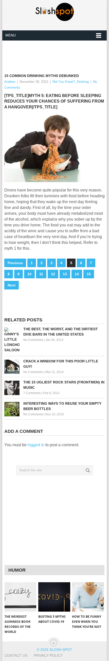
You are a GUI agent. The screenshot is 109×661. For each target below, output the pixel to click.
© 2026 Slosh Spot (54, 650)
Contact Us (16, 655)
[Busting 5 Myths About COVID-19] (54, 597)
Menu (10, 35)
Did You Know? (63, 82)
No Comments (33, 340)
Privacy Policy (48, 655)
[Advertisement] (56, 53)
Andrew (9, 82)
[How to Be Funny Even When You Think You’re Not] (88, 597)
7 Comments (32, 393)
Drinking (83, 82)
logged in (36, 445)
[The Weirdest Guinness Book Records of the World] (20, 597)
